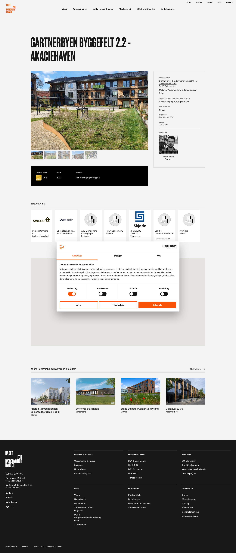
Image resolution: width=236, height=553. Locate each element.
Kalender (78, 465)
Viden (77, 495)
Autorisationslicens (137, 507)
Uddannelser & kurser (84, 461)
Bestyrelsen (187, 507)
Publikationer (80, 503)
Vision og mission (190, 516)
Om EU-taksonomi (190, 465)
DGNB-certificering (137, 461)
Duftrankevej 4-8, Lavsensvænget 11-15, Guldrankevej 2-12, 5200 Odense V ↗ (178, 84)
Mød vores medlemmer (139, 503)
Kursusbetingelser (83, 473)
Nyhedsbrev (11, 502)
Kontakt (9, 493)
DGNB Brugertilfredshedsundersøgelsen (87, 517)
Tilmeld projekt (135, 477)
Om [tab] (159, 256)
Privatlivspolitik (11, 546)
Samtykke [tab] (77, 256)
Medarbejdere (189, 499)
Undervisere (80, 469)
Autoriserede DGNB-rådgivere (83, 509)
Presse (8, 497)
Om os (185, 495)
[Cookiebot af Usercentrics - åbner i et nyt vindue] (164, 247)
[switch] (103, 294)
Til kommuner (80, 524)
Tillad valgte (118, 305)
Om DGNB (133, 465)
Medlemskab (134, 495)
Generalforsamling (190, 512)
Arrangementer (80, 9)
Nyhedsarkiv (80, 499)
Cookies (25, 546)
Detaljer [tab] (118, 256)
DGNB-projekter (135, 469)
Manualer (132, 473)
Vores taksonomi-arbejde (194, 469)
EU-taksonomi (188, 461)
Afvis (78, 305)
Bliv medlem (134, 499)
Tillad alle (157, 305)
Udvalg (185, 503)
